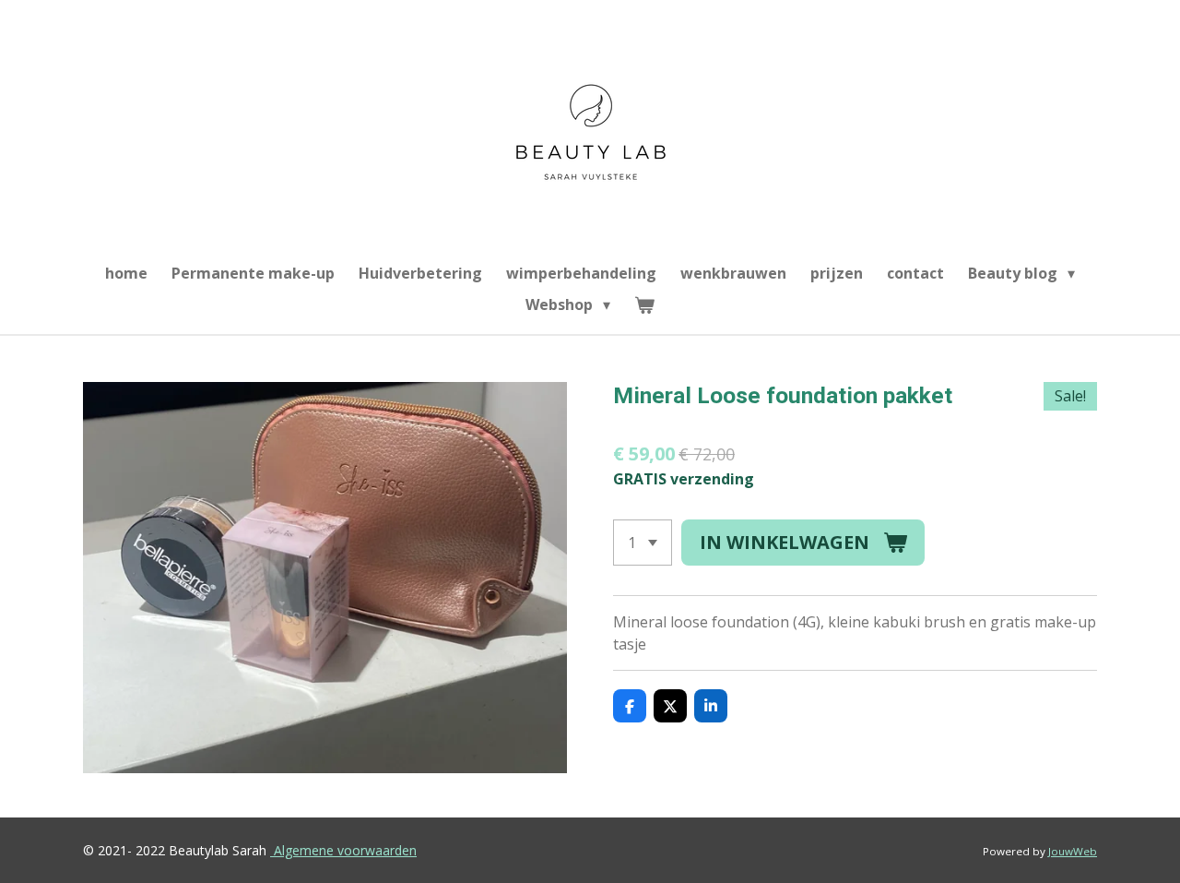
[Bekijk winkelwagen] (644, 304)
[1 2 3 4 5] (642, 542)
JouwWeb (1072, 851)
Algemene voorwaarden (345, 850)
